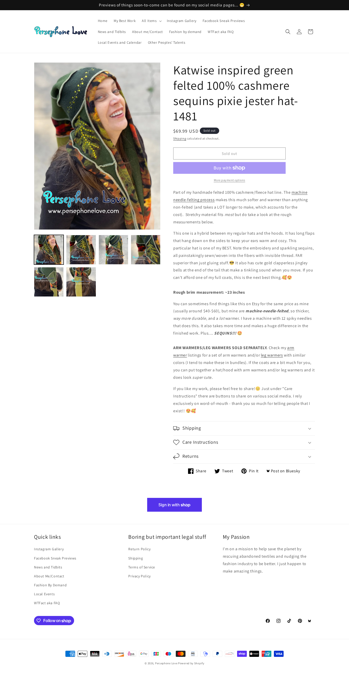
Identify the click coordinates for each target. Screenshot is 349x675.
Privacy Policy (139, 576)
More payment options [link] (229, 180)
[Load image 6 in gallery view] (81, 282)
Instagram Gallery (49, 549)
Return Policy (139, 549)
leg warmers (272, 355)
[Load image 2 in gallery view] (81, 250)
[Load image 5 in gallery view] (49, 282)
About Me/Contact (49, 576)
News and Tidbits (48, 567)
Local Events (44, 594)
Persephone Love (166, 663)
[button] (151, 20)
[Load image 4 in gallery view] (145, 250)
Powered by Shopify (191, 663)
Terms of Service (141, 567)
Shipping (179, 138)
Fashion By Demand (50, 585)
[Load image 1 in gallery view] (49, 250)
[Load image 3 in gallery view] (113, 250)
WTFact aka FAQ (47, 603)
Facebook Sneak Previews (55, 558)
